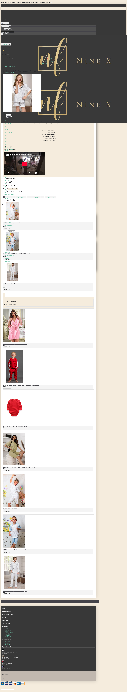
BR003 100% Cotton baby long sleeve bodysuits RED (15, 426)
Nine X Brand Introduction (7, 668)
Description (8, 115)
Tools (6, 187)
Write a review (11, 194)
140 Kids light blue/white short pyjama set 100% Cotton (16, 253)
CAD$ (6, 29)
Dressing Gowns (9, 72)
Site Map (7, 635)
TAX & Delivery (9, 630)
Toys (6, 190)
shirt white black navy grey (32, 197)
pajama (54, 197)
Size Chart (7, 634)
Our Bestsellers (11, 301)
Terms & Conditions (10, 632)
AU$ (6, 28)
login (7, 149)
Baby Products (9, 123)
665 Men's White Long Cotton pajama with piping (15, 283)
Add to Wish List (8, 191)
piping (19, 197)
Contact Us (8, 641)
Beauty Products (9, 132)
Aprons (7, 120)
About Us (7, 628)
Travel (6, 193)
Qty (3, 188)
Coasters (7, 144)
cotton (39, 197)
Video (7, 117)
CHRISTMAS (8, 225)
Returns (7, 643)
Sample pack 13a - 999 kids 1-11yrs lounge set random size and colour (20, 467)
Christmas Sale (11, 231)
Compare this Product (18, 191)
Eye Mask (7, 150)
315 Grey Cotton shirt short (10, 197)
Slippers (7, 183)
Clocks (7, 141)
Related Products (11, 305)
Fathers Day (8, 222)
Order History (8, 644)
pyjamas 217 (23, 197)
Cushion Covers (9, 147)
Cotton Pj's (11, 68)
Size (3, 185)
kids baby (47, 197)
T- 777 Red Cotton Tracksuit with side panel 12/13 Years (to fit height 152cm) (21, 385)
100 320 (42, 197)
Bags (6, 126)
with (17, 197)
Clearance (7, 261)
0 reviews (5, 194)
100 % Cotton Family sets (13, 227)
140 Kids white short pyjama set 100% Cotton (14, 223)
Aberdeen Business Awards (7, 663)
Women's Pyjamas (10, 66)
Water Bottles (8, 196)
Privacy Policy (9, 631)
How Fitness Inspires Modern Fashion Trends (10, 652)
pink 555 (51, 197)
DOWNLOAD (8, 636)
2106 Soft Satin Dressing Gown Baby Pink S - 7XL (15, 344)
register (11, 149)
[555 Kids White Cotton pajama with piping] (22, 111)
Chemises (7, 252)
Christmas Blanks (12, 230)
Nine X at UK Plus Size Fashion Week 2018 (10, 657)
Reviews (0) (9, 116)
